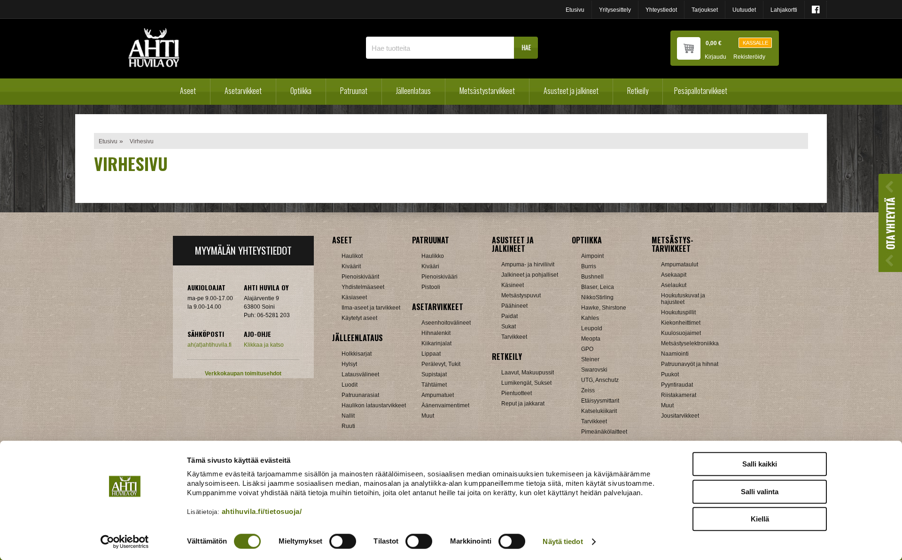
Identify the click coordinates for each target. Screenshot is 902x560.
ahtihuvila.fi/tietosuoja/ (262, 511)
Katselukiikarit (599, 411)
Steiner (590, 359)
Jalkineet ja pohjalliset (529, 275)
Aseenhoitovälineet (446, 322)
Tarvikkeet (514, 337)
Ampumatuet (437, 395)
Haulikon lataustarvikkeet (374, 405)
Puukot (670, 374)
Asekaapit (673, 275)
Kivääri (430, 266)
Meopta (590, 338)
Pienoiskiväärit (360, 276)
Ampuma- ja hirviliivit (527, 264)
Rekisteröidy (749, 57)
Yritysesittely (615, 10)
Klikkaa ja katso (264, 345)
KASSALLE (755, 43)
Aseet (188, 90)
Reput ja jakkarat (522, 403)
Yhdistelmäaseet (363, 287)
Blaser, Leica (597, 287)
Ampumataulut (679, 264)
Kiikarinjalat (436, 343)
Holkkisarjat (357, 353)
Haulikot (352, 256)
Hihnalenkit (436, 333)
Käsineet (512, 285)
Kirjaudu (715, 57)
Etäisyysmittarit (600, 400)
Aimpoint (592, 256)
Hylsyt (349, 364)
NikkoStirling (597, 297)
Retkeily (637, 90)
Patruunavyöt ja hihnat (689, 364)
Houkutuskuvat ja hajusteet (683, 298)
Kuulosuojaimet (681, 333)
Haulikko (432, 256)
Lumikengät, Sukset (526, 383)
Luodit (350, 384)
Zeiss (588, 390)
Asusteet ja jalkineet (571, 90)
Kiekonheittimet (680, 322)
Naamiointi (675, 353)
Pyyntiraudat (677, 384)
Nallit (348, 415)
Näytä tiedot (563, 541)
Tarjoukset (705, 10)
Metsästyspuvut (521, 295)
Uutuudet (744, 10)
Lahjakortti (783, 10)
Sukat (508, 326)
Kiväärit (351, 266)
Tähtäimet (434, 384)
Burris (588, 266)
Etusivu (575, 10)
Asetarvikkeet (243, 90)
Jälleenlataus (413, 90)
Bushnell (592, 276)
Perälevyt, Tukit (440, 364)
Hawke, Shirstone (603, 307)
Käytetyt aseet (359, 318)
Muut (427, 415)
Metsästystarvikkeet (487, 90)
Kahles (590, 318)
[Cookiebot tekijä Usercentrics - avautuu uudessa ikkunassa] (125, 542)
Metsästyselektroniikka (690, 343)
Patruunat (353, 90)
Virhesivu (142, 141)
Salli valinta (759, 492)
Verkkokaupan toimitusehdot (243, 373)
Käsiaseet (354, 297)
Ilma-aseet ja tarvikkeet (371, 307)
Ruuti (348, 426)
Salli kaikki (759, 464)
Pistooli (430, 287)
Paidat (509, 316)
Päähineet (514, 306)
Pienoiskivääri (439, 276)
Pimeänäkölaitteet (604, 431)
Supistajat (434, 374)
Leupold (591, 328)
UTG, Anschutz (600, 380)
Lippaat (431, 353)
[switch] (342, 541)
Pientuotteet (516, 393)
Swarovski (594, 369)
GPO (587, 349)
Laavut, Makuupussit (527, 372)
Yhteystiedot (661, 10)
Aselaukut (673, 285)
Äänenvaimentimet (445, 405)
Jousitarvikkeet (680, 415)
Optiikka (300, 90)
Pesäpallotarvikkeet (700, 90)
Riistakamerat (678, 395)
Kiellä (760, 519)
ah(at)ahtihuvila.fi (209, 345)
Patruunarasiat (360, 395)
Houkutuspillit (678, 312)
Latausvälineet (360, 374)
